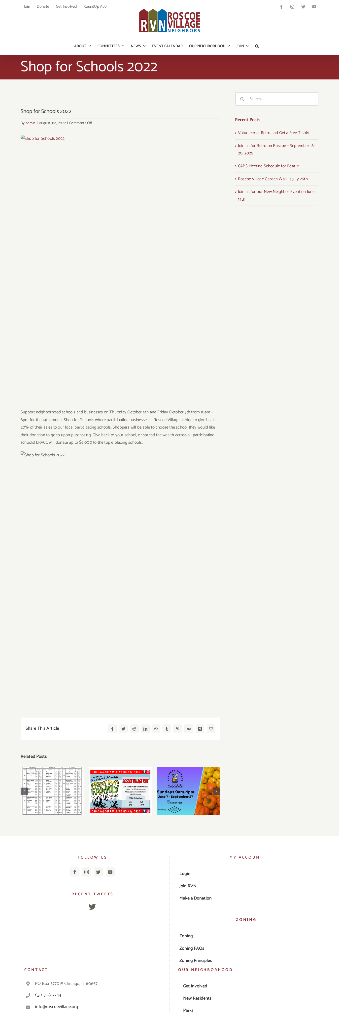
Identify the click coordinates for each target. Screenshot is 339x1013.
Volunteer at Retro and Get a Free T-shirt (273, 132)
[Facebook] (74, 872)
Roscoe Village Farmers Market (188, 783)
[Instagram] (86, 872)
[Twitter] (98, 872)
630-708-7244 (48, 995)
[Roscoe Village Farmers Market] (188, 791)
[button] (257, 45)
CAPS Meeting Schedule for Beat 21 (52, 783)
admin (30, 123)
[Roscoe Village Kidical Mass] (120, 791)
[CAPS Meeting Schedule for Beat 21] (52, 791)
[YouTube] (110, 872)
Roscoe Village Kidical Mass (120, 783)
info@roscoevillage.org (56, 1007)
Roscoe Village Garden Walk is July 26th (273, 179)
